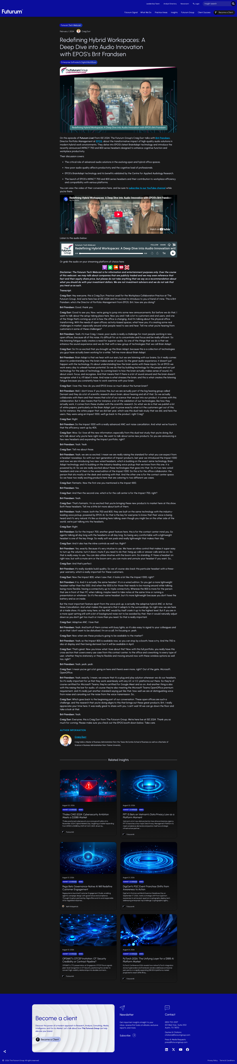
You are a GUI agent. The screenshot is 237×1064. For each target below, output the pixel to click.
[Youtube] (180, 1049)
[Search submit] (233, 3)
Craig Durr (86, 31)
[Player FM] (127, 268)
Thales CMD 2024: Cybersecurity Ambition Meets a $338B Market (85, 816)
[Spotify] (110, 268)
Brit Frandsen (163, 138)
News (81, 810)
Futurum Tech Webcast (71, 25)
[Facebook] (187, 1049)
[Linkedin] (166, 1049)
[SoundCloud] (116, 268)
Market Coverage (70, 810)
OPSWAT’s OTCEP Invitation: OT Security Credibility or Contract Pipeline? (84, 960)
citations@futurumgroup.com (177, 1035)
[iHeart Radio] (121, 268)
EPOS (99, 141)
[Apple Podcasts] (104, 268)
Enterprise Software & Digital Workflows (78, 62)
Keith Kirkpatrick (72, 907)
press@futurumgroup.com (176, 1042)
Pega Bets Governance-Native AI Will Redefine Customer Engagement (87, 888)
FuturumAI (70, 832)
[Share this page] (4, 1051)
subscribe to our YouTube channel (147, 188)
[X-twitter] (173, 1049)
